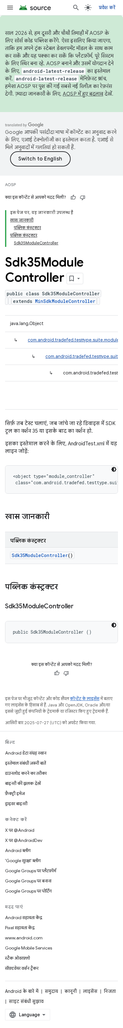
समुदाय (51, 991)
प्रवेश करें (107, 7)
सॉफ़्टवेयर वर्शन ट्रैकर (21, 968)
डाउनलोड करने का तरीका (26, 773)
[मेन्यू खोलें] (10, 7)
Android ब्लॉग (18, 850)
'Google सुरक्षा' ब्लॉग (23, 860)
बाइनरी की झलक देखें (23, 783)
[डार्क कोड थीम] (114, 469)
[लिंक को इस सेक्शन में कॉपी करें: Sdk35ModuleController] (79, 607)
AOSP (10, 184)
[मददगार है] (73, 197)
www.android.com (24, 938)
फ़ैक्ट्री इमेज (15, 793)
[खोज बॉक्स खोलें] (76, 7)
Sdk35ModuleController (40, 555)
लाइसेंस (90, 991)
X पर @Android (19, 830)
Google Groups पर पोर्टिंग (28, 891)
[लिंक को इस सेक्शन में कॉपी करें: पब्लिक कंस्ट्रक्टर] (64, 587)
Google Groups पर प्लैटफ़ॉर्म (30, 871)
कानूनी (70, 991)
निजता (110, 991)
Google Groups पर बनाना (28, 881)
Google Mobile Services (28, 948)
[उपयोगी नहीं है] (82, 197)
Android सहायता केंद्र (23, 917)
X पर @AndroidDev (23, 840)
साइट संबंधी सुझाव (26, 1001)
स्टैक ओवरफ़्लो (17, 958)
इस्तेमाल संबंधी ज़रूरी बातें (25, 763)
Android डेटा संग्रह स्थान (25, 753)
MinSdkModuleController (65, 301)
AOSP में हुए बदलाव (83, 94)
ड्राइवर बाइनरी (16, 803)
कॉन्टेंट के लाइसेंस (84, 698)
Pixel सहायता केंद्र (20, 928)
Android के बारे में (21, 991)
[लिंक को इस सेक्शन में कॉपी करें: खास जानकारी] (56, 517)
